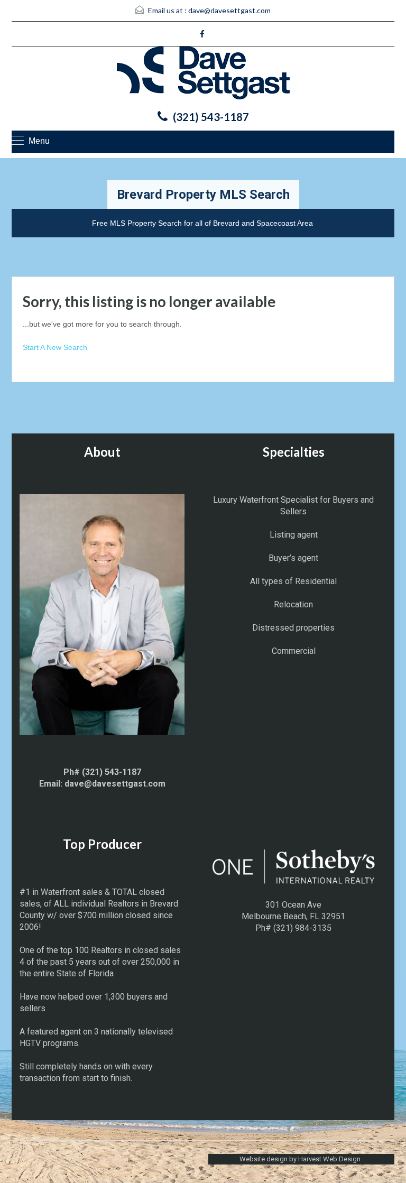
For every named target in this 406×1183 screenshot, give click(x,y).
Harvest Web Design (329, 1159)
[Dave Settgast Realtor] (203, 76)
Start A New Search (55, 347)
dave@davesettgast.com (229, 10)
